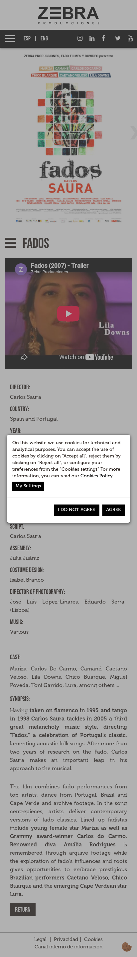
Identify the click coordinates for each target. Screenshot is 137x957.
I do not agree (76, 509)
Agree (113, 509)
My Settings (28, 486)
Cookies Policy (96, 476)
